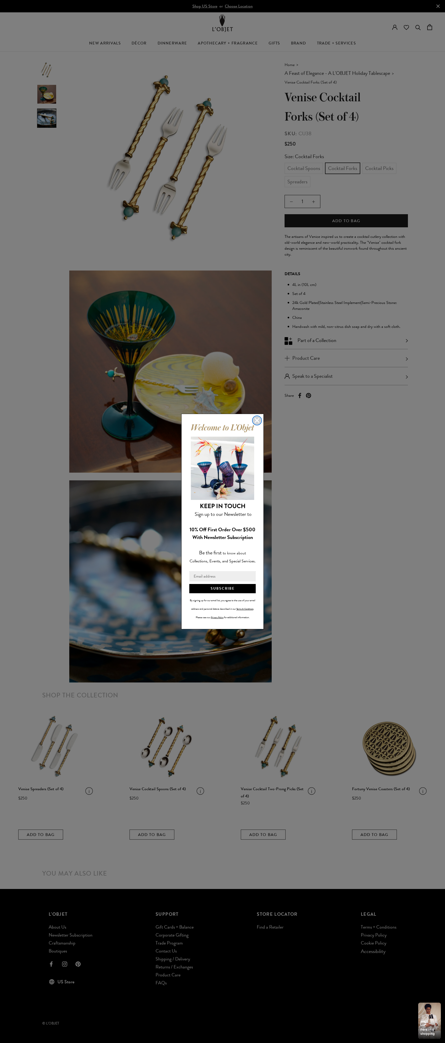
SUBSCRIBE (223, 588)
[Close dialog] (257, 420)
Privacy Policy (217, 617)
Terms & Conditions (244, 609)
